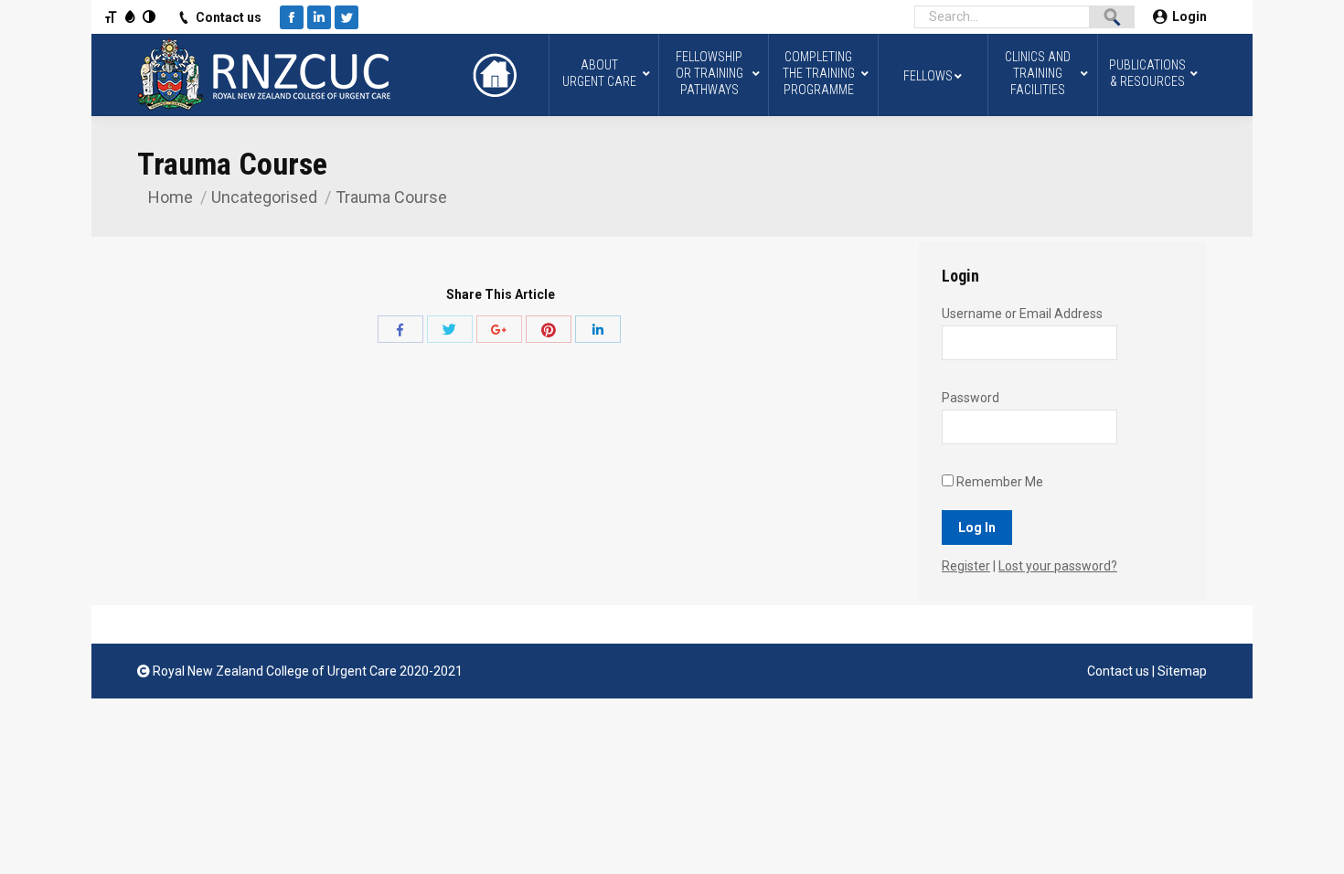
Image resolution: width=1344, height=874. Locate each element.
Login (1189, 16)
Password (970, 397)
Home (170, 197)
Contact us (228, 17)
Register (966, 566)
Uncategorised (264, 197)
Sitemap (1182, 671)
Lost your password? (1057, 566)
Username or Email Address (1022, 313)
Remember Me (998, 481)
